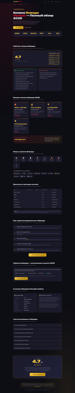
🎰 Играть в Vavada (18, 27)
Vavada (17, 1)
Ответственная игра (40, 389)
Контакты (49, 389)
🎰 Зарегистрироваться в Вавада (37, 254)
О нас (25, 389)
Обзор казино (20, 4)
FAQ (60, 1)
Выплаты (52, 1)
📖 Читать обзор (28, 27)
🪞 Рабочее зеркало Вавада (21, 278)
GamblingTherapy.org (37, 386)
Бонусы (45, 1)
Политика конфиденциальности (31, 389)
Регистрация (57, 1)
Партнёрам (45, 389)
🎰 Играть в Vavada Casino (37, 374)
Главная (15, 4)
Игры (48, 1)
